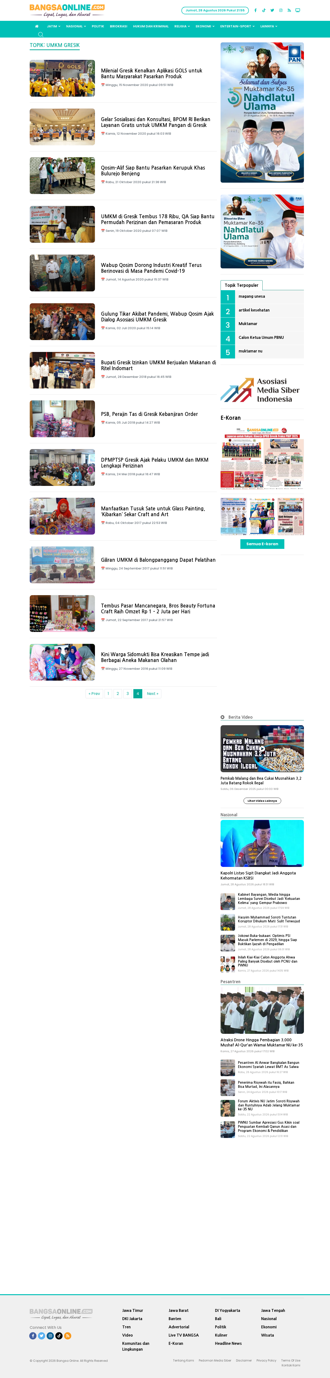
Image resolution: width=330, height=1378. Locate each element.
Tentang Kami (183, 1360)
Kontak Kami (291, 1365)
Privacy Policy (266, 1360)
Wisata (267, 1335)
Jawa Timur (132, 1310)
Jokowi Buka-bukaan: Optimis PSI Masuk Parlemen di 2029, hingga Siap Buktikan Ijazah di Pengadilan (267, 940)
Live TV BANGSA (184, 1335)
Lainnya (267, 26)
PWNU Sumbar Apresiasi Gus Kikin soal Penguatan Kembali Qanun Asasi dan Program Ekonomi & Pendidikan (268, 1126)
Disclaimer (244, 1360)
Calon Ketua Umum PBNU (261, 337)
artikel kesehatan (254, 310)
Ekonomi (203, 26)
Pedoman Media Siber (215, 1360)
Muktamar (248, 324)
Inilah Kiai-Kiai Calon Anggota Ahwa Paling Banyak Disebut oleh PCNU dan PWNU (267, 961)
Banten (175, 1319)
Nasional (74, 26)
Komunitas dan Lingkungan (135, 1346)
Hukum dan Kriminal (151, 26)
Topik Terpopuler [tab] (241, 285)
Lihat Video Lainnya (262, 801)
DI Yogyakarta (227, 1310)
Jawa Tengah (273, 1310)
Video (127, 1335)
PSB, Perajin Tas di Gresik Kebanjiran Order (149, 414)
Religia (180, 26)
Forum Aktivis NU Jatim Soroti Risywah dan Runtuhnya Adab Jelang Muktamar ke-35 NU (269, 1105)
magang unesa (252, 296)
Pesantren (231, 982)
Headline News (228, 1343)
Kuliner (221, 1335)
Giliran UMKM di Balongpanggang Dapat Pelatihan (158, 560)
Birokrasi (118, 26)
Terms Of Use (290, 1360)
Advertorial (179, 1327)
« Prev (94, 693)
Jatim (52, 26)
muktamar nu (250, 351)
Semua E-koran (262, 544)
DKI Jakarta (132, 1319)
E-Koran (231, 417)
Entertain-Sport (235, 26)
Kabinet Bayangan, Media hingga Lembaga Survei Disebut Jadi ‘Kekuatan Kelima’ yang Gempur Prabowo (269, 898)
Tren (126, 1327)
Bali (218, 1319)
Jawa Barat (178, 1310)
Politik (98, 26)
